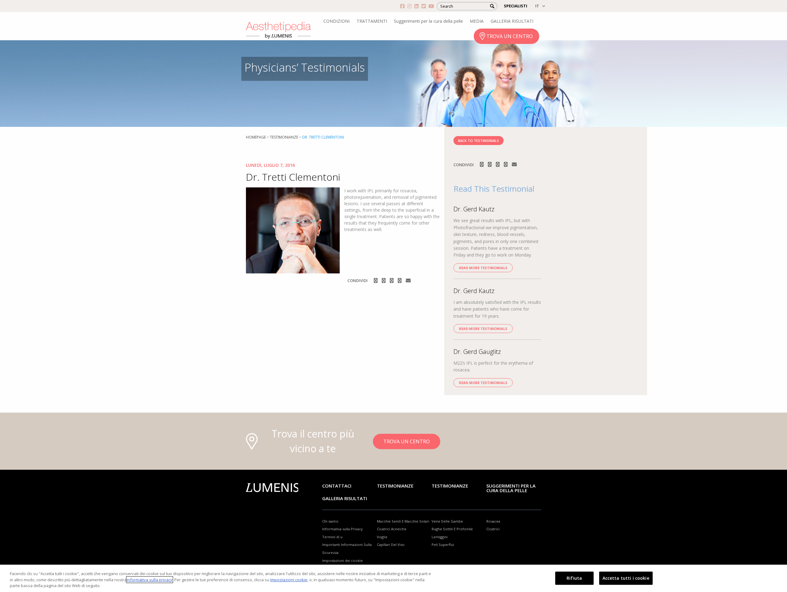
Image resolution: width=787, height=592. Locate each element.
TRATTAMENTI (372, 21)
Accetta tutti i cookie (626, 578)
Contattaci (336, 486)
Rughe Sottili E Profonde (452, 529)
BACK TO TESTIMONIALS (478, 140)
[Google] (392, 280)
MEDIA (477, 21)
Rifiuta (574, 578)
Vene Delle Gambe (447, 521)
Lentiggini (440, 537)
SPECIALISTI (515, 6)
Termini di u (332, 537)
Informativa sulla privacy (149, 579)
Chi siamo (330, 521)
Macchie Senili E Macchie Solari (403, 521)
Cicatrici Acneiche (391, 529)
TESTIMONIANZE (284, 137)
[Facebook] (376, 280)
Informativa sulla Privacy (342, 529)
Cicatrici (493, 529)
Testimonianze (395, 486)
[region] (393, 578)
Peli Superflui (443, 544)
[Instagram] (384, 280)
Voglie (382, 537)
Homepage (256, 137)
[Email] (408, 280)
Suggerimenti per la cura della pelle (428, 21)
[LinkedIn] (400, 280)
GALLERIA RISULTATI (512, 21)
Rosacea (493, 521)
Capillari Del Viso (391, 544)
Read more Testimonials (483, 267)
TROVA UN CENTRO (509, 36)
